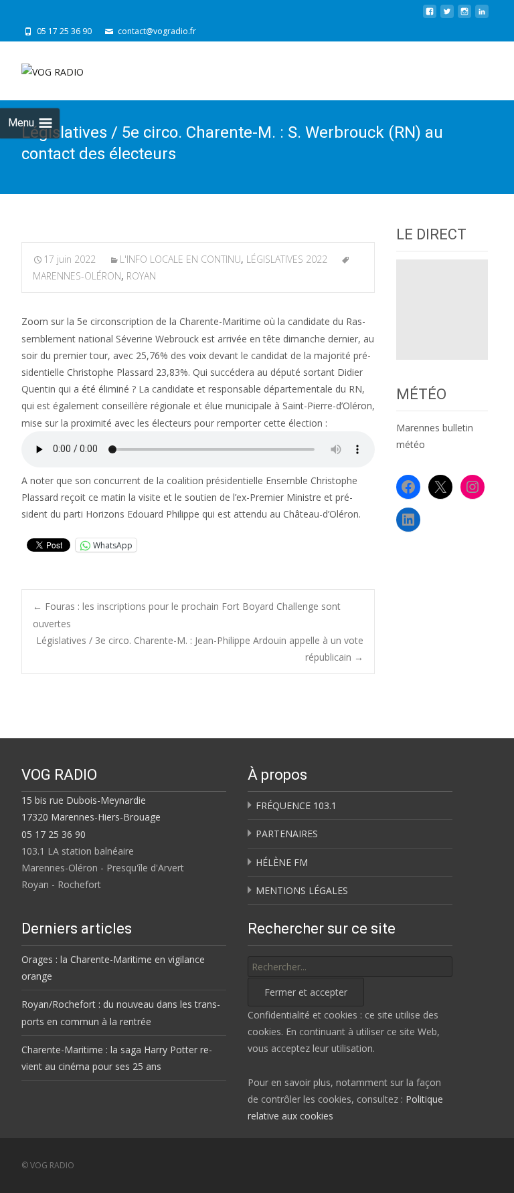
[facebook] (429, 16)
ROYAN (141, 275)
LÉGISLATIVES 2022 (286, 259)
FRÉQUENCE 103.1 (296, 805)
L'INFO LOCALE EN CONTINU (180, 259)
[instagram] (464, 16)
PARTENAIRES (287, 833)
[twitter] (447, 16)
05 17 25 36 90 (53, 834)
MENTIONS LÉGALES (302, 890)
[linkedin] (482, 16)
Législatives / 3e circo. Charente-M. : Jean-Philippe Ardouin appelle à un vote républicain (199, 648)
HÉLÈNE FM (282, 862)
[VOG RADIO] (42, 68)
